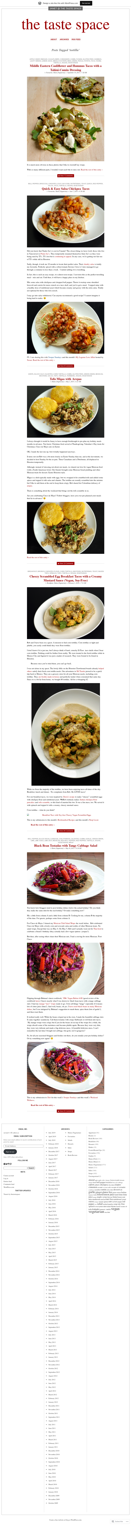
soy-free (121, 1203)
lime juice (39, 841)
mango (95, 1197)
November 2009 (54, 1499)
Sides (70, 1148)
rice (96, 1204)
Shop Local (93, 820)
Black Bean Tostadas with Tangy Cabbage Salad (65, 845)
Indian (123, 1192)
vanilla (108, 1209)
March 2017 (52, 1170)
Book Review (72, 1155)
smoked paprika (108, 1204)
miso (69, 61)
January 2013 (53, 1357)
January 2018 (53, 1148)
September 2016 (54, 1192)
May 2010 (52, 1477)
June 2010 (52, 1473)
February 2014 (53, 1308)
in (88, 1006)
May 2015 (52, 1252)
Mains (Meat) (93, 1162)
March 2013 (52, 1349)
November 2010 (54, 1454)
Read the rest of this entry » (92, 169)
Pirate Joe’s (45, 253)
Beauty (91, 1135)
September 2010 (54, 1462)
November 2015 (54, 1230)
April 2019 (52, 1136)
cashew (96, 1185)
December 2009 (53, 1495)
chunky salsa (89, 264)
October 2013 (53, 1323)
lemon (100, 1194)
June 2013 (52, 1338)
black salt (39, 374)
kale (95, 1195)
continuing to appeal (63, 256)
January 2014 (53, 1312)
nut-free (109, 1199)
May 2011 (52, 1432)
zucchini (107, 1212)
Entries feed (8, 1181)
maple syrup (102, 1197)
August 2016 (52, 1196)
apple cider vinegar (38, 59)
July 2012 (51, 1379)
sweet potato (99, 1206)
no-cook (66, 184)
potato (87, 61)
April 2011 (52, 1435)
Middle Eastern (60, 61)
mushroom (96, 1199)
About (54, 39)
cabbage (54, 839)
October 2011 (53, 1413)
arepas (29, 485)
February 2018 (53, 1144)
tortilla (57, 63)
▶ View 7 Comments (66, 176)
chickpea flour (52, 571)
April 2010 (52, 1480)
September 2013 (54, 1327)
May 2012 (52, 1387)
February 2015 (53, 1263)
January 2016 (53, 1222)
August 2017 (52, 1159)
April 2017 (52, 1166)
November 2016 (54, 1185)
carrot (91, 1184)
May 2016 (52, 1207)
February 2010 (53, 1488)
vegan (64, 63)
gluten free (88, 59)
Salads (70, 1140)
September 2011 (54, 1417)
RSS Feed (76, 39)
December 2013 (53, 1316)
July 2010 (51, 1469)
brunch (41, 571)
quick (89, 184)
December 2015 (53, 1226)
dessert (116, 1189)
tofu (56, 376)
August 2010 (52, 1466)
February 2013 (53, 1353)
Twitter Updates (23, 1191)
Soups (70, 1151)
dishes (29, 1009)
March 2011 (52, 1439)
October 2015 (53, 1234)
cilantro (49, 374)
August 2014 (52, 1286)
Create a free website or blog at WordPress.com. (65, 1520)
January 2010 (53, 1492)
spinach (53, 573)
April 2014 (52, 1301)
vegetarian (73, 63)
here (37, 1001)
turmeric (71, 376)
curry (108, 1190)
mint (123, 1197)
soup (115, 1204)
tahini (98, 61)
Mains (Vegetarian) (59, 73)
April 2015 (52, 1256)
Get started (86, 3)
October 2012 (53, 1368)
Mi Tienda (81, 671)
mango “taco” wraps (47, 1003)
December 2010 (53, 1451)
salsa (50, 186)
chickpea (52, 184)
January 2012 (53, 1402)
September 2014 (54, 1282)
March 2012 (52, 1394)
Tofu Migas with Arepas (65, 379)
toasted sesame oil (121, 1206)
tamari (109, 1206)
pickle (80, 61)
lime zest (48, 841)
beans (85, 1006)
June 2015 (52, 1248)
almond (92, 1180)
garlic (88, 839)
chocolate (111, 1185)
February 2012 (53, 1398)
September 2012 (54, 1372)
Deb (49, 1097)
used (75, 1006)
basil (94, 1182)
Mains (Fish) (93, 1159)
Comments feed (9, 1184)
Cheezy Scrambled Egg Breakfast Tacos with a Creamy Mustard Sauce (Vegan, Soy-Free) (66, 578)
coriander (65, 59)
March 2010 (52, 1484)
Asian (112, 1180)
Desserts (70, 1144)
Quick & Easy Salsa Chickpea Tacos (65, 188)
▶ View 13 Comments (65, 563)
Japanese (91, 1195)
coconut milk (107, 1187)
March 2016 (52, 1215)
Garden (91, 1156)
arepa (31, 374)
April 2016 (52, 1211)
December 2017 (53, 1151)
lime (32, 841)
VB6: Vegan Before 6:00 (73, 998)
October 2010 (53, 1458)
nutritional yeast (78, 184)
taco (93, 61)
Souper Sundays (55, 357)
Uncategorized (94, 1176)
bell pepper (33, 184)
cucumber (97, 1190)
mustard (43, 376)
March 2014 (52, 1305)
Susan (29, 360)
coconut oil (114, 1187)
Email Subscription (23, 1136)
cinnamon (93, 1187)
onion (74, 61)
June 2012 (52, 1383)
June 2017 (52, 1162)
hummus (97, 59)
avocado (116, 1180)
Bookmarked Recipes (66, 820)
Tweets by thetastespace (12, 1194)
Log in (6, 1178)
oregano (101, 1202)
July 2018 (51, 1140)
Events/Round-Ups (95, 1150)
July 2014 (51, 1290)
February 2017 (53, 1174)
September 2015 (54, 1237)
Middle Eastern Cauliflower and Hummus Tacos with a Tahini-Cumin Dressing (66, 67)
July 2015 (51, 1245)
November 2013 (54, 1320)
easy (59, 184)
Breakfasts (50, 583)
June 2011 (52, 1428)
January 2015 (53, 1267)
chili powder (64, 839)
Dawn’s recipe (68, 796)
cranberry (91, 1190)
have (71, 1006)
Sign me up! (10, 1152)
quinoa (106, 1201)
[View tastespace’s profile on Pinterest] (11, 1164)
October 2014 (53, 1278)
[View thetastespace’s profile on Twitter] (7, 1164)
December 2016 (53, 1181)
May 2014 (52, 1297)
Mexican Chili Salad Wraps (64, 923)
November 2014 (54, 1275)
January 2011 (53, 1447)
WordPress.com (9, 1187)
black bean (44, 839)
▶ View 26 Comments (65, 831)
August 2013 (52, 1331)
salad (99, 1203)
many (92, 1006)
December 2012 (53, 1361)
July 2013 (51, 1335)
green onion (89, 374)
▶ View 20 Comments (65, 1111)
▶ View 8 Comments (66, 366)
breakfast (32, 571)
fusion (79, 59)
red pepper (98, 184)
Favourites (49, 73)
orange (96, 1202)
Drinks (91, 1147)
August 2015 (52, 1241)
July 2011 (51, 1424)
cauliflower (53, 59)
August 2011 (52, 1421)
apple (96, 1180)
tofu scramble (44, 802)
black (80, 1006)
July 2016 (51, 1200)
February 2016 (53, 1219)
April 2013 (52, 1346)
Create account (9, 1175)
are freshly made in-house (49, 676)
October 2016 (53, 1189)
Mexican (99, 374)
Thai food (97, 928)
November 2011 (54, 1409)
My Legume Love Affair (85, 357)
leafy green (35, 61)
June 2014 (52, 1293)
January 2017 (53, 1177)
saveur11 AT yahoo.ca (11, 1133)
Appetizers (92, 1133)
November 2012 (54, 1365)
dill (121, 1190)
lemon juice (47, 61)
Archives (64, 39)
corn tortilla (59, 374)
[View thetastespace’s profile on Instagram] (9, 1164)
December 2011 (53, 1406)
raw (110, 1201)
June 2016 (52, 1204)
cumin (72, 59)
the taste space (65, 23)
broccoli (44, 184)
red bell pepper (68, 841)
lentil (116, 1194)
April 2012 (52, 1391)
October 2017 (53, 1155)
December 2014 (53, 1271)
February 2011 (53, 1443)
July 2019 (51, 1133)
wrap (71, 842)
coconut (99, 1187)
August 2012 (52, 1376)
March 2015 (52, 1260)
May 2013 (52, 1342)
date (111, 1190)
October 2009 (53, 1503)
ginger (99, 1192)
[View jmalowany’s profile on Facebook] (5, 1164)
